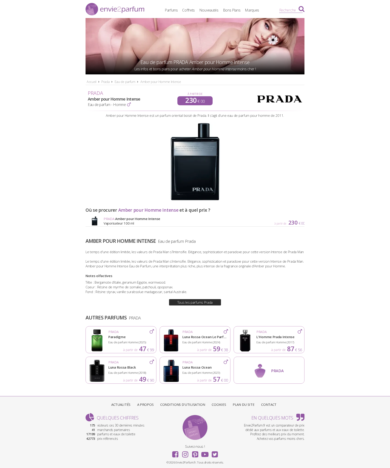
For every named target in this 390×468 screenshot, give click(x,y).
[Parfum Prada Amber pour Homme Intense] (195, 200)
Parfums (171, 10)
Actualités (120, 404)
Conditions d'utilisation (182, 404)
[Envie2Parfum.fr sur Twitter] (214, 453)
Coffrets (188, 10)
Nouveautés (208, 10)
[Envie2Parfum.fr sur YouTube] (205, 453)
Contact (268, 404)
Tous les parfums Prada (195, 302)
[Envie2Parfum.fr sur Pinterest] (195, 453)
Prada (105, 82)
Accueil (91, 82)
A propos (145, 404)
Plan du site (243, 404)
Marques (252, 10)
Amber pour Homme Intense (160, 82)
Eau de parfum (125, 82)
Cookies (219, 404)
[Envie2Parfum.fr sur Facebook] (175, 453)
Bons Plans (232, 10)
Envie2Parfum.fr (115, 9)
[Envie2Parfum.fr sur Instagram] (185, 453)
